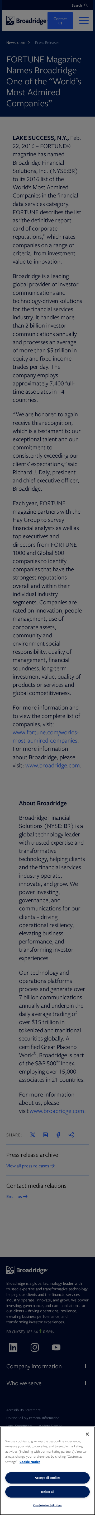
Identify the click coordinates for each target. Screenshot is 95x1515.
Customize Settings (47, 1505)
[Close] (87, 1434)
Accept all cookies (47, 1477)
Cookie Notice (30, 1461)
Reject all (47, 1491)
